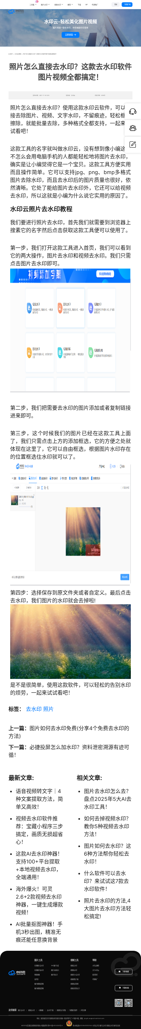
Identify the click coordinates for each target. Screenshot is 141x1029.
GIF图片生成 (55, 965)
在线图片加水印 (39, 970)
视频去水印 (73, 965)
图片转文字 (54, 975)
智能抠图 (37, 975)
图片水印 (44, 5)
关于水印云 (95, 970)
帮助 (94, 960)
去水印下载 (50, 1010)
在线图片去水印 (39, 965)
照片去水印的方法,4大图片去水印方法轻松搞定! (107, 908)
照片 (48, 709)
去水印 (34, 709)
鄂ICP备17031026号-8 (55, 1025)
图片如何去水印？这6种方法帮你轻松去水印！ (107, 854)
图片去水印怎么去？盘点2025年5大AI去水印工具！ (107, 799)
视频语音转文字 (75, 988)
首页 (11, 54)
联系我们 (95, 975)
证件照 (36, 979)
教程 (69, 5)
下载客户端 (127, 4)
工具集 (33, 3)
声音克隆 (83, 1010)
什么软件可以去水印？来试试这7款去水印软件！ (106, 881)
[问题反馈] (133, 145)
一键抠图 (40, 1010)
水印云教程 (18, 54)
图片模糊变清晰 (39, 984)
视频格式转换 (74, 984)
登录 (115, 4)
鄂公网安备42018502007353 (82, 1025)
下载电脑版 (125, 971)
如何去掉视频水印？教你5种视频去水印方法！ (107, 826)
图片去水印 (21, 1010)
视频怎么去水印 (75, 975)
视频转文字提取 (61, 1010)
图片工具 (38, 960)
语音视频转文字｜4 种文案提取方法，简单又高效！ (39, 799)
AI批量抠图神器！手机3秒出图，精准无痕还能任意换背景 (39, 932)
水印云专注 (96, 1025)
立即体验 (69, 35)
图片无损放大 (55, 970)
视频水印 (57, 5)
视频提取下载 (74, 979)
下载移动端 (125, 988)
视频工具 (74, 960)
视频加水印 (73, 970)
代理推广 (95, 979)
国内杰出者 (116, 1025)
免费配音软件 (73, 1010)
